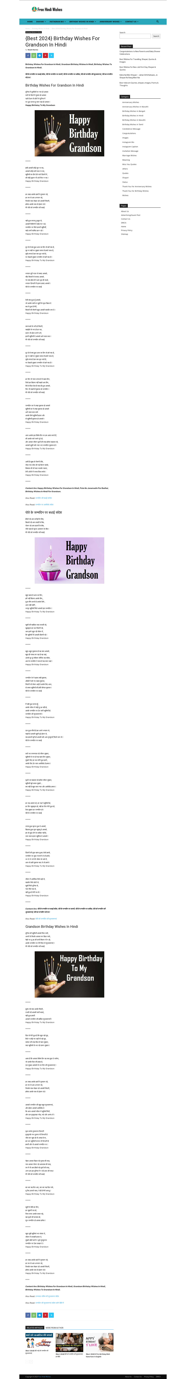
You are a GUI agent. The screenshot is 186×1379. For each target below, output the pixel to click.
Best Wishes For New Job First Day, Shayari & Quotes (138, 68)
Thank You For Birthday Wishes (135, 191)
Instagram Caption (130, 146)
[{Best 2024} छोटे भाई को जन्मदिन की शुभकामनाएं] (39, 1341)
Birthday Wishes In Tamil (132, 124)
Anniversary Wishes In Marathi (135, 106)
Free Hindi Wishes (44, 1377)
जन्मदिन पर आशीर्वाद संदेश (44, 504)
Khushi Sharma (33, 50)
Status (125, 182)
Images (125, 138)
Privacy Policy (126, 230)
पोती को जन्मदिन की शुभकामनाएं (46, 919)
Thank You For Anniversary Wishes (137, 186)
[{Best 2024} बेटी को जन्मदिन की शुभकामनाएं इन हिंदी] (69, 1342)
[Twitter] (51, 55)
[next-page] (31, 1361)
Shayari (40, 21)
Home (30, 21)
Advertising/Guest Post (130, 215)
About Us (125, 211)
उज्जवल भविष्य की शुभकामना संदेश (47, 1296)
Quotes (125, 173)
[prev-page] (27, 1361)
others (125, 169)
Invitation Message (130, 151)
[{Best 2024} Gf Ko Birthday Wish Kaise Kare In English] (99, 1342)
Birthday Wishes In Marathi (134, 120)
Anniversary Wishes (110, 21)
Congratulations (129, 133)
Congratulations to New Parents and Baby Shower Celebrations (140, 52)
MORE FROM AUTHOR (54, 1328)
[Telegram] (39, 55)
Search (122, 32)
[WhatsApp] (33, 55)
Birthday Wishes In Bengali (133, 111)
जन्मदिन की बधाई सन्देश (43, 498)
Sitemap (124, 234)
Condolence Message (131, 129)
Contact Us (130, 21)
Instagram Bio (57, 21)
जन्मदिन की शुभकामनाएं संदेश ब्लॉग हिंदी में (49, 1303)
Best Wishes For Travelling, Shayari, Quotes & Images (138, 60)
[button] (157, 22)
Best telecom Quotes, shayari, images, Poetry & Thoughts (139, 84)
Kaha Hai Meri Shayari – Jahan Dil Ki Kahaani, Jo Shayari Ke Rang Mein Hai (139, 76)
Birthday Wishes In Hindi (81, 21)
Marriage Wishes (129, 155)
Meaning (126, 160)
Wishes (125, 195)
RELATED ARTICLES (35, 1328)
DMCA (123, 222)
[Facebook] (27, 55)
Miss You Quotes (129, 164)
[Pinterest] (45, 55)
